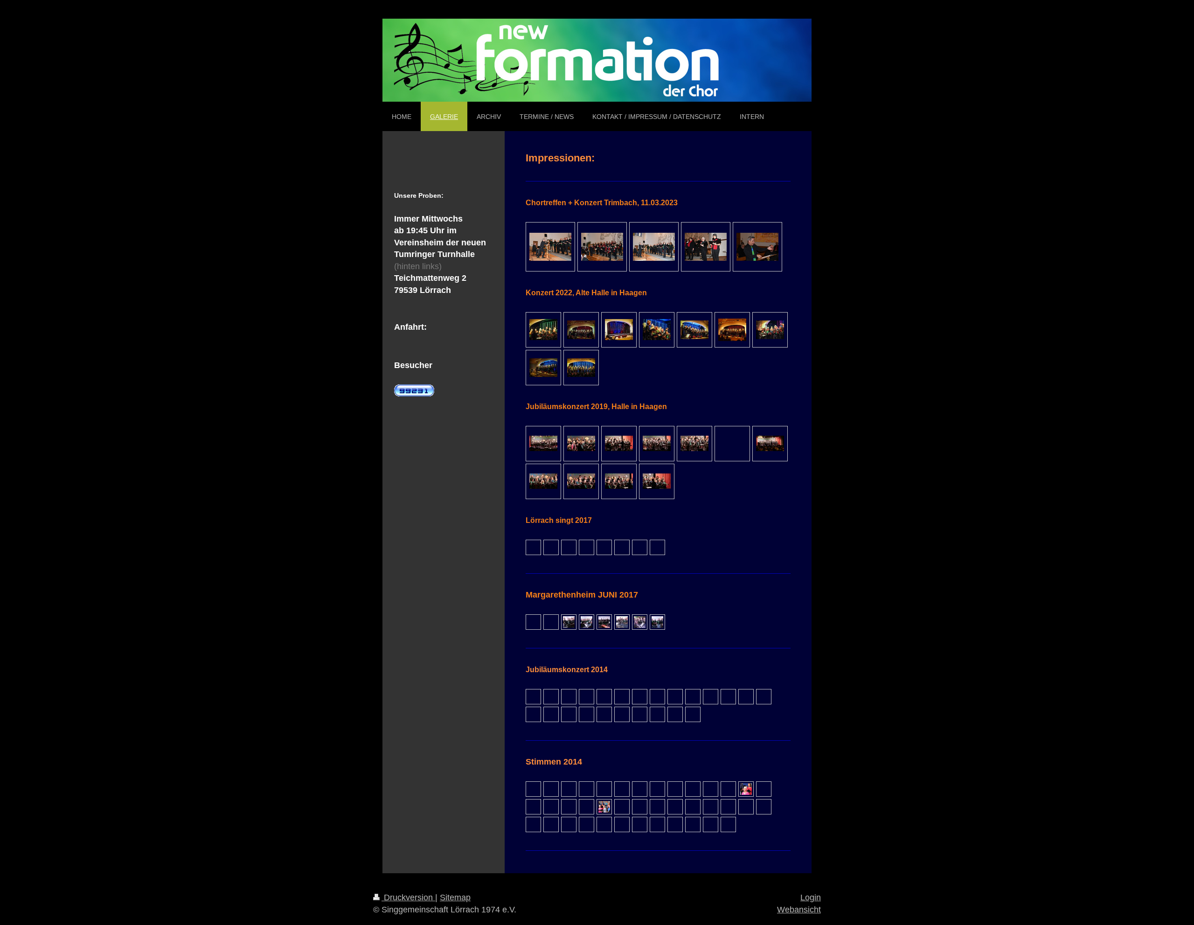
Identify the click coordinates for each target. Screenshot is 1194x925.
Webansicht (799, 909)
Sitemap (455, 897)
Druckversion (408, 897)
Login (810, 897)
